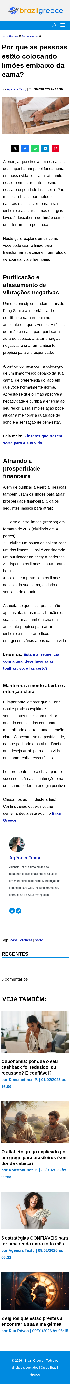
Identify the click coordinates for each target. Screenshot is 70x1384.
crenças (26, 940)
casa (14, 940)
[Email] (12, 911)
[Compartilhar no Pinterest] (55, 148)
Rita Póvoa (19, 1331)
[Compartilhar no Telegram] (45, 148)
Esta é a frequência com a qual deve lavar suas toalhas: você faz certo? (31, 661)
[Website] (18, 911)
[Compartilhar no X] (15, 148)
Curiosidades (30, 35)
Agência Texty (16, 89)
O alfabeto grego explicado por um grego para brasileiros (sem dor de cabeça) (34, 1157)
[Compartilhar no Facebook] (25, 148)
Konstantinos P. (23, 1080)
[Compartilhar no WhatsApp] (35, 148)
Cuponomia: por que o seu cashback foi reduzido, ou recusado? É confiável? (29, 1067)
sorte (39, 940)
